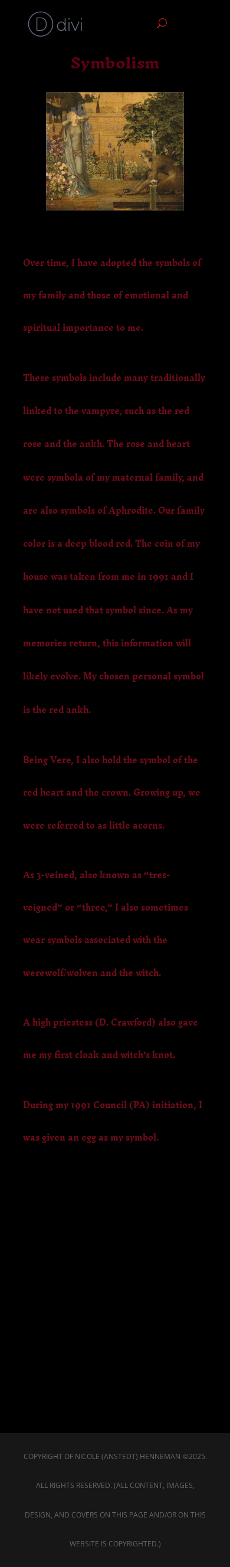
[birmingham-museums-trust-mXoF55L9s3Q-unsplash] (115, 203)
